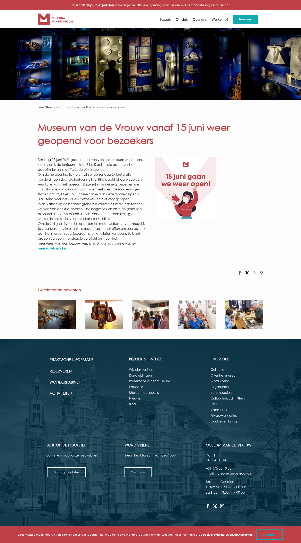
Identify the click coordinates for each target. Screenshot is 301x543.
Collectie (217, 369)
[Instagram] (222, 506)
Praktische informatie (71, 359)
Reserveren (61, 371)
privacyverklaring (241, 534)
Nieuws (134, 398)
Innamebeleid (221, 392)
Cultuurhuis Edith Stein (227, 398)
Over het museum (224, 375)
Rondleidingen (140, 375)
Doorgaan (269, 534)
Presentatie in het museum (149, 381)
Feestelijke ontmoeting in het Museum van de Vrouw (197, 314)
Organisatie (219, 387)
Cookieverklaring (223, 421)
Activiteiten (61, 393)
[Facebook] (208, 506)
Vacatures (218, 410)
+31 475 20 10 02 (218, 468)
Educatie (136, 387)
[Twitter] (215, 506)
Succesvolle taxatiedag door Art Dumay (244, 314)
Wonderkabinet (65, 382)
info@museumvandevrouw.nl (228, 473)
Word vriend (220, 381)
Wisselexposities (141, 369)
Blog (132, 404)
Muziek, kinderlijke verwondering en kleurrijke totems (103, 314)
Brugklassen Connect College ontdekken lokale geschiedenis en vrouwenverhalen (150, 314)
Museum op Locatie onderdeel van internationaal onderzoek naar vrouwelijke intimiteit (56, 314)
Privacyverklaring (223, 415)
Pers (213, 404)
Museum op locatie (144, 392)
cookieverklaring (214, 534)
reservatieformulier (52, 248)
